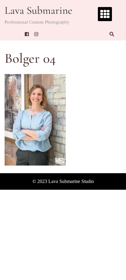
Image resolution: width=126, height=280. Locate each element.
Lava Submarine (38, 10)
